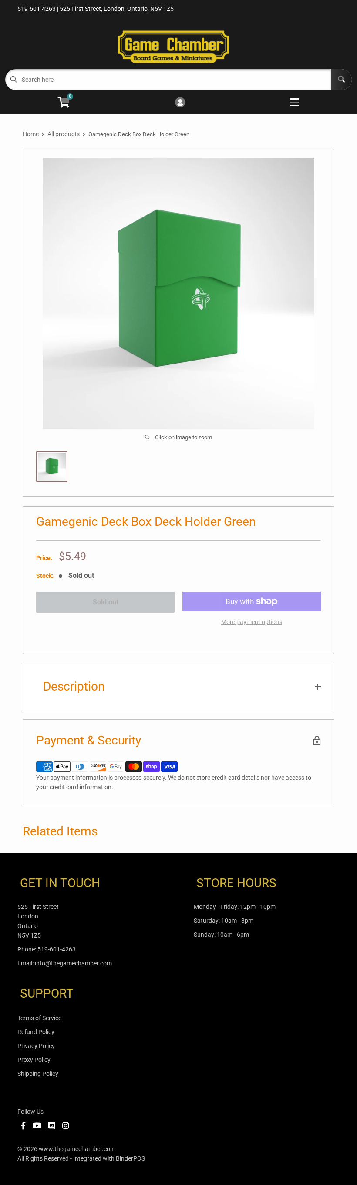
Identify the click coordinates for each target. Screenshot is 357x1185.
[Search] (341, 79)
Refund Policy (35, 1031)
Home (31, 133)
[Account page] (180, 103)
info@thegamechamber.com (73, 963)
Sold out (105, 602)
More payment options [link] (251, 621)
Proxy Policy (34, 1059)
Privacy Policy (36, 1045)
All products (63, 133)
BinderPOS (130, 1158)
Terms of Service (39, 1018)
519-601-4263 (56, 949)
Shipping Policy (37, 1073)
